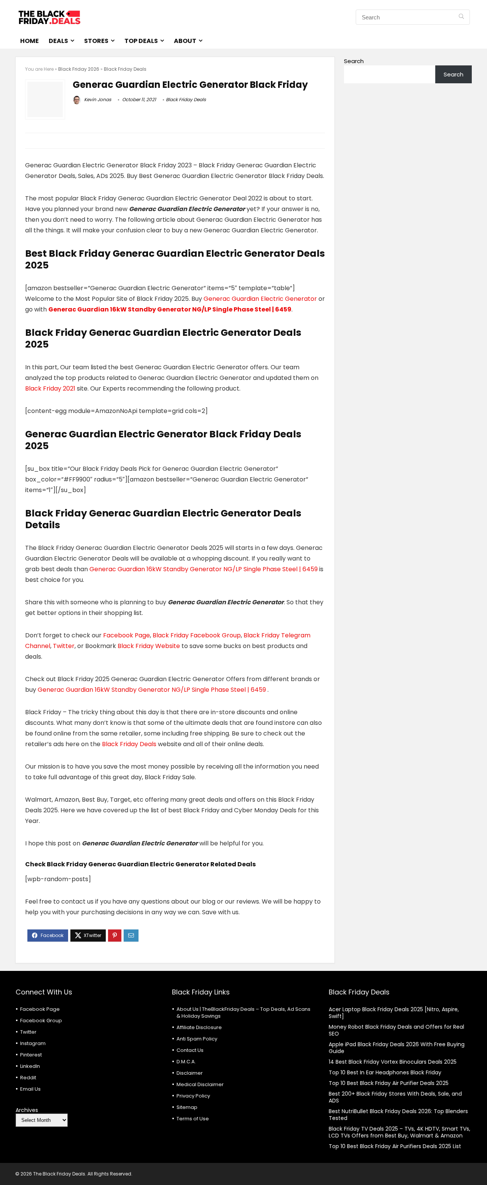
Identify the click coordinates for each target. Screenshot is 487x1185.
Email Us (30, 1089)
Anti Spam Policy (197, 1038)
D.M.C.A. (186, 1061)
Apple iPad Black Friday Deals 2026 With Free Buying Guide (397, 1047)
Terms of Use (193, 1118)
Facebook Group (41, 1020)
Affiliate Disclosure (199, 1027)
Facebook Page (126, 635)
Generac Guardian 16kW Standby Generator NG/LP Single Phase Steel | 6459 (169, 309)
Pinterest (31, 1054)
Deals (58, 41)
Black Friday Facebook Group (197, 635)
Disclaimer (190, 1073)
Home (29, 41)
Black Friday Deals (125, 69)
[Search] (461, 17)
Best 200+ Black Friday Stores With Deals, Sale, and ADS (395, 1097)
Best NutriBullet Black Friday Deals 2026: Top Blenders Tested (398, 1114)
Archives (27, 1110)
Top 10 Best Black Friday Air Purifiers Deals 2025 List (395, 1146)
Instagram (33, 1043)
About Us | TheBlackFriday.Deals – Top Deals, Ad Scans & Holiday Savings (243, 1013)
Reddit (28, 1077)
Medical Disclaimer (200, 1084)
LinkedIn (30, 1066)
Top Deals (141, 41)
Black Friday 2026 (78, 69)
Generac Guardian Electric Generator (261, 298)
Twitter (64, 646)
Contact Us (190, 1050)
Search (354, 61)
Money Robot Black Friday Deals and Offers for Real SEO (396, 1030)
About (185, 41)
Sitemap (187, 1107)
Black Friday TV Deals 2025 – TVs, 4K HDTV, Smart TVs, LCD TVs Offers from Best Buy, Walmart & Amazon (399, 1132)
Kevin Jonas (97, 99)
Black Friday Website (149, 646)
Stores (96, 41)
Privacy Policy (193, 1095)
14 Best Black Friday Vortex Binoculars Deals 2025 (393, 1062)
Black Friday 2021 (51, 388)
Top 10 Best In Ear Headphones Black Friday (385, 1072)
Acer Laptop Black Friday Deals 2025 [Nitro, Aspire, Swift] (394, 1013)
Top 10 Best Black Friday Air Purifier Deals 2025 (389, 1083)
